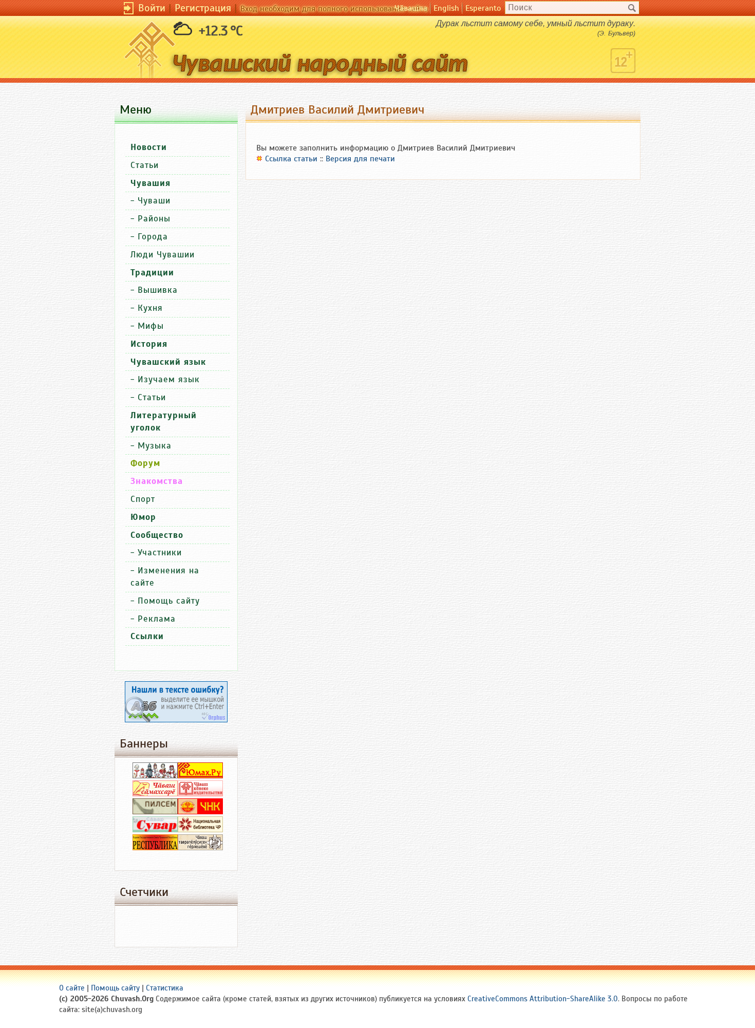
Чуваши (154, 200)
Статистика (164, 988)
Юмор (143, 517)
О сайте (72, 988)
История (148, 344)
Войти (151, 8)
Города (153, 236)
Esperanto (483, 8)
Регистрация (203, 8)
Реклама (157, 618)
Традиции (152, 272)
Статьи (144, 165)
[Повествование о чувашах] (155, 775)
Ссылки (147, 636)
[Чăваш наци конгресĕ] (200, 811)
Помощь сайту (169, 600)
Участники (160, 552)
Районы (154, 218)
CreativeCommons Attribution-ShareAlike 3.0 (542, 998)
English (446, 8)
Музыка (155, 445)
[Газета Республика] (155, 847)
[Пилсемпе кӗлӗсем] (155, 811)
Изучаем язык (169, 379)
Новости (148, 147)
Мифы (151, 326)
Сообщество (156, 535)
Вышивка (158, 290)
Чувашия (150, 183)
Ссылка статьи (291, 159)
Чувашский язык (168, 362)
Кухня (150, 308)
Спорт (142, 499)
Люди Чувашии (162, 254)
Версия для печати (360, 159)
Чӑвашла (410, 8)
